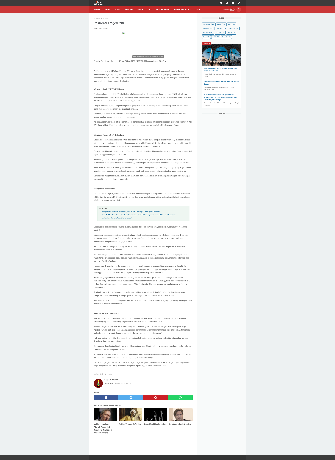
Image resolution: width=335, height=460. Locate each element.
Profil (198, 9)
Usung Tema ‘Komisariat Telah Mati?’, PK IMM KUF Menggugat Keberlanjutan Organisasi (131, 212)
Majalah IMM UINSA (181, 9)
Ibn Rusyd (208, 33)
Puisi (149, 9)
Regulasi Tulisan (162, 9)
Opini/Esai (129, 9)
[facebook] (220, 3)
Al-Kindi (220, 33)
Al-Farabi (208, 28)
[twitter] (226, 3)
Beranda (97, 9)
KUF (231, 24)
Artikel (117, 9)
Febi (206, 37)
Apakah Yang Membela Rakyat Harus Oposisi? (117, 218)
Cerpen (140, 9)
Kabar (107, 9)
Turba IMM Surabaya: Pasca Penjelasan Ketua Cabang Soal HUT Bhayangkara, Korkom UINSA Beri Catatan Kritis (139, 215)
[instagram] (238, 3)
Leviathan (233, 28)
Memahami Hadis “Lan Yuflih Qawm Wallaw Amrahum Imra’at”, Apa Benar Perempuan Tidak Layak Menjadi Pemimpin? (220, 97)
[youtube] (232, 3)
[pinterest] (155, 397)
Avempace (221, 28)
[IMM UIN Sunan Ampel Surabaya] (100, 3)
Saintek (226, 37)
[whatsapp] (180, 397)
